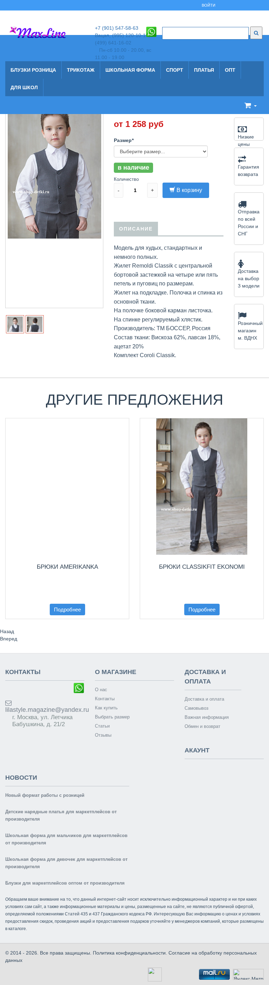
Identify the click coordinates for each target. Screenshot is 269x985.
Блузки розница (33, 70)
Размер (123, 140)
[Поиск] (256, 33)
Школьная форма (130, 70)
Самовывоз (196, 708)
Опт (230, 70)
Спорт (174, 70)
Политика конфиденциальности (129, 953)
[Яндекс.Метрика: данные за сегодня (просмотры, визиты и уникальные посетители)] (248, 974)
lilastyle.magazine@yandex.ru (44, 709)
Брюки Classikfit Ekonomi (202, 567)
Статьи (102, 726)
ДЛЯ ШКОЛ (24, 87)
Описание (136, 229)
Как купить (106, 707)
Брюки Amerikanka (67, 567)
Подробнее (67, 609)
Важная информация (207, 717)
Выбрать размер (112, 717)
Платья (204, 70)
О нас (101, 689)
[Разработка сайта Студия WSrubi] (154, 974)
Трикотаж (81, 70)
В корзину (189, 190)
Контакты (105, 698)
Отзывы (103, 735)
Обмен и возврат (202, 726)
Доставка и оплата (204, 699)
